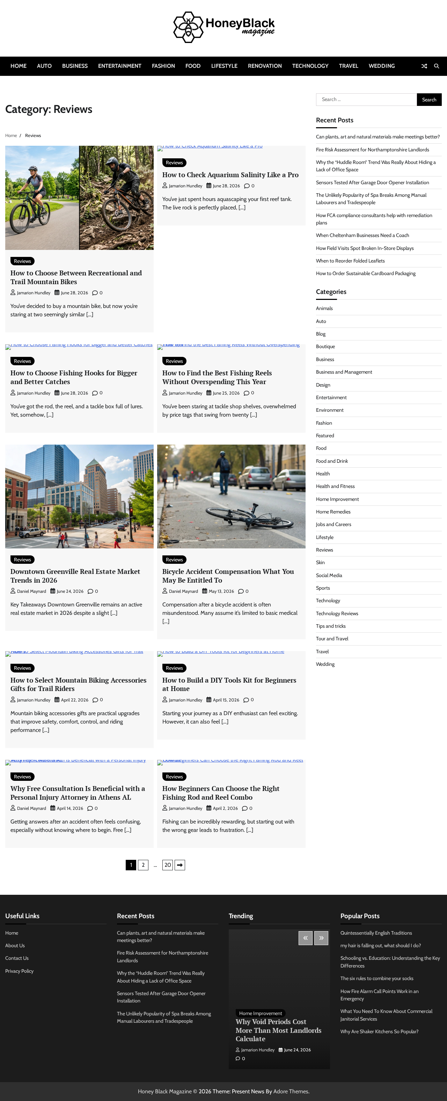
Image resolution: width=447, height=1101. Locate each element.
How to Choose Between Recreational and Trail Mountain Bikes (76, 277)
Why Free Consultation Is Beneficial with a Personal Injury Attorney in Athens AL (77, 792)
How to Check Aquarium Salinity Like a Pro (230, 174)
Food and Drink (332, 461)
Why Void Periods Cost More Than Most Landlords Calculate (279, 1030)
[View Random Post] (424, 66)
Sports (323, 588)
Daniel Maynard (31, 591)
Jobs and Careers (333, 524)
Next (180, 865)
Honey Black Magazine (165, 1091)
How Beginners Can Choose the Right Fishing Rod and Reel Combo (221, 792)
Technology (310, 66)
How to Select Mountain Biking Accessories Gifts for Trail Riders (78, 684)
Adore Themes (290, 1091)
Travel (348, 66)
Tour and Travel (332, 638)
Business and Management (344, 372)
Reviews (22, 261)
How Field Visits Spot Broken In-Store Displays (365, 248)
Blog (320, 334)
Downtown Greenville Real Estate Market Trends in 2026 (75, 575)
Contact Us (17, 958)
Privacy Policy (19, 971)
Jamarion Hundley (33, 292)
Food (193, 66)
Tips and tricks (331, 626)
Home (18, 66)
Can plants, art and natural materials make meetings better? (378, 137)
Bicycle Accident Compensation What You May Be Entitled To (228, 575)
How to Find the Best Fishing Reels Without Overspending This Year (217, 377)
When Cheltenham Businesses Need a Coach (362, 235)
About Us (15, 945)
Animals (324, 308)
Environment (330, 410)
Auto (44, 66)
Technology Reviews (337, 613)
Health (323, 473)
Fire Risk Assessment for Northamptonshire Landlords (372, 149)
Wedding (382, 66)
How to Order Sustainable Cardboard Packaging (366, 273)
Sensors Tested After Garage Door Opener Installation (372, 182)
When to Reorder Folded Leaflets (350, 261)
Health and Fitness (335, 486)
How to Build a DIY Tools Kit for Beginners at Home (229, 684)
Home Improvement (337, 499)
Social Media (329, 575)
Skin (320, 562)
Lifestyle (224, 66)
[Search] (436, 66)
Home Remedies (333, 512)
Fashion (163, 66)
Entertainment (119, 66)
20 (167, 865)
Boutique (325, 346)
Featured (325, 435)
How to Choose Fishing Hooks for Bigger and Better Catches (73, 377)
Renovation (265, 66)
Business (75, 66)
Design (323, 385)
